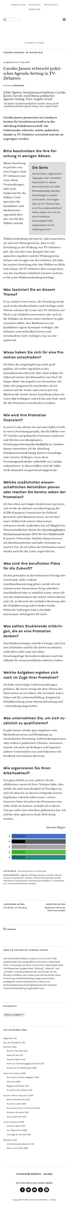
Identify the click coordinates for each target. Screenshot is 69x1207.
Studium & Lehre (15, 1112)
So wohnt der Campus (18, 1090)
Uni (5, 883)
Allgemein (8, 1038)
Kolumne (11, 1081)
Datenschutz (51, 5)
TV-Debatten (57, 880)
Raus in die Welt (15, 1148)
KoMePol (42, 444)
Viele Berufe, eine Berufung (15, 906)
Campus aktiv (14, 1126)
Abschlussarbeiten (16, 1099)
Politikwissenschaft (50, 878)
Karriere (7, 1047)
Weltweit (7, 1140)
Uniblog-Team (18, 5)
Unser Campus (10, 1122)
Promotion (8, 880)
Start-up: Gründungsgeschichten (23, 1063)
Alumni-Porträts (15, 1051)
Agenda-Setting (28, 875)
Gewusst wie (13, 1055)
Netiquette (35, 5)
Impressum (34, 9)
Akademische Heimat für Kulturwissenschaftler (55, 907)
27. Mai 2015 (24, 62)
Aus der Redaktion (12, 1042)
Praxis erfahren (14, 1059)
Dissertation (17, 878)
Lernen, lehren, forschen (15, 1095)
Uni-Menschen (14, 1130)
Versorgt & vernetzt (16, 1134)
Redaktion (19, 85)
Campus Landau (45, 875)
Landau (28, 878)
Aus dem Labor (14, 1103)
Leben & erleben (11, 1073)
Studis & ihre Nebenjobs (19, 1068)
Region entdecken (16, 1086)
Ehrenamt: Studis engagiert (20, 1077)
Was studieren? (14, 1116)
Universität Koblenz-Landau (22, 883)
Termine (11, 929)
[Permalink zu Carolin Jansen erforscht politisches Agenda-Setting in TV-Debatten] (34, 99)
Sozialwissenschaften (39, 880)
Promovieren (21, 880)
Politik (36, 878)
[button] (19, 836)
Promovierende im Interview (23, 52)
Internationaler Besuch (18, 1144)
